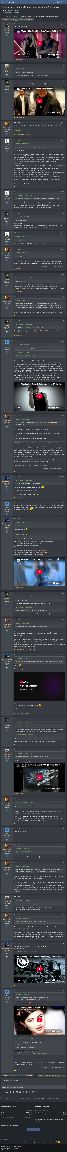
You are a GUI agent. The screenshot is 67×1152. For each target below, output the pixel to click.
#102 (63, 321)
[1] (42, 443)
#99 (64, 249)
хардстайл (28, 443)
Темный (5, 1139)
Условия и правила (17, 1142)
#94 (64, 123)
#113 (63, 799)
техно (45, 443)
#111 (64, 719)
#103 (63, 341)
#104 (63, 416)
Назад (5, 19)
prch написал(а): (20, 68)
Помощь (46, 1142)
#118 (63, 915)
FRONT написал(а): (21, 216)
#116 (63, 863)
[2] (48, 443)
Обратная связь (6, 1142)
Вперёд (29, 19)
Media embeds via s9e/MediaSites (11, 1150)
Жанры (16, 443)
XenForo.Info (14, 1148)
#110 (63, 655)
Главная (52, 1142)
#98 (64, 233)
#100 (63, 274)
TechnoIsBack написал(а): (23, 195)
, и (25, 649)
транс (22, 443)
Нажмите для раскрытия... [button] (40, 1053)
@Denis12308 (38, 331)
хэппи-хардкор (37, 443)
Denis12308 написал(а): (22, 848)
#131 (15, 709)
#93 (64, 81)
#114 (63, 829)
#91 (64, 24)
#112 (64, 750)
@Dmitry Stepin (49, 331)
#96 (64, 192)
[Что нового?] (61, 2)
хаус (61, 443)
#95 (64, 140)
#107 (63, 519)
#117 (64, 897)
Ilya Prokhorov (6, 12)
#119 (63, 944)
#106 (63, 503)
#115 (63, 845)
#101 (63, 297)
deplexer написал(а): (21, 143)
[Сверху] (56, 1142)
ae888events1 (28, 1117)
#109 (63, 620)
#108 (63, 593)
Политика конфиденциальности (33, 1142)
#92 (64, 65)
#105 (63, 476)
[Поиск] (64, 2)
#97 (64, 213)
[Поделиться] (61, 24)
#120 (63, 991)
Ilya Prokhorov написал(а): (23, 734)
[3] (58, 443)
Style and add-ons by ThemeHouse (11, 1146)
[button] (2, 2)
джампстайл (54, 443)
